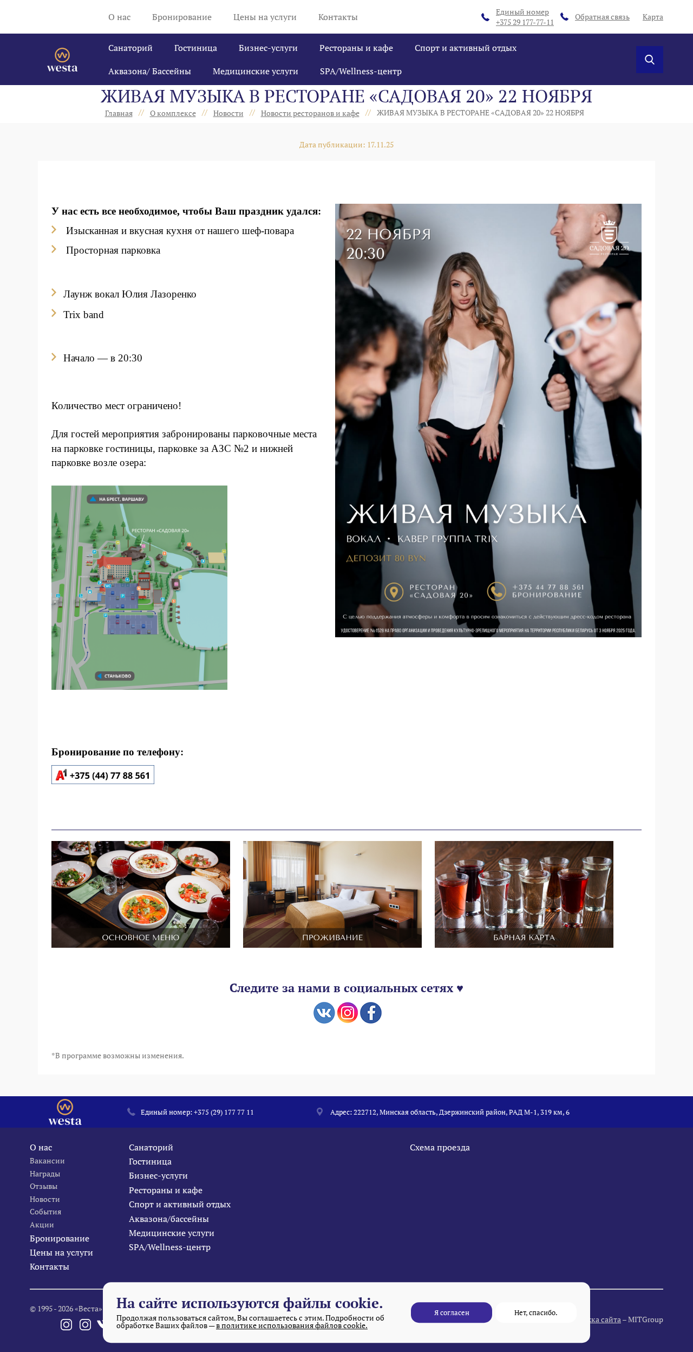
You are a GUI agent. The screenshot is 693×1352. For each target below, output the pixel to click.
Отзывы (43, 1186)
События (45, 1211)
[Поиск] (649, 59)
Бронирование (182, 17)
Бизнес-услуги (268, 48)
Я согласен (451, 1312)
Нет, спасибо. (536, 1312)
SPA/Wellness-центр (361, 71)
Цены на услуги (265, 17)
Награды (45, 1173)
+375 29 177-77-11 (525, 17)
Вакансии (47, 1160)
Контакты (338, 17)
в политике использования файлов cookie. (292, 1325)
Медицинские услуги (255, 71)
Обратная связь (602, 16)
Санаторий (130, 48)
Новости (45, 1199)
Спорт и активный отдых (466, 48)
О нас (119, 17)
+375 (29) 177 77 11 (224, 1112)
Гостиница (195, 48)
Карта (653, 16)
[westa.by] (62, 60)
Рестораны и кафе (356, 48)
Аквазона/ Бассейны (149, 71)
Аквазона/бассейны (169, 1219)
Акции (42, 1224)
